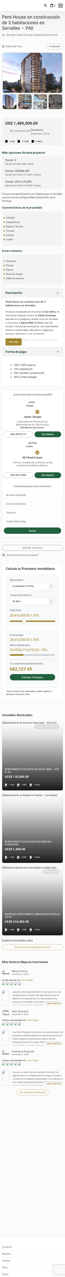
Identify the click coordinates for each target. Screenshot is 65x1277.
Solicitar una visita (32, 547)
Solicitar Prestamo (32, 677)
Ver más (13, 342)
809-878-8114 (18, 434)
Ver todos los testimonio (32, 1092)
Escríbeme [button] (48, 434)
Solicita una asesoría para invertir (32, 947)
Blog (4, 1267)
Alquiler (6, 1253)
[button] (45, 5)
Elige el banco (17, 580)
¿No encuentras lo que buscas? (20, 555)
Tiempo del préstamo (21, 595)
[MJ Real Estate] (17, 5)
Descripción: (14, 292)
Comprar (7, 1247)
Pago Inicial (15, 610)
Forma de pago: (16, 351)
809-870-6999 (18, 475)
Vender (6, 1260)
